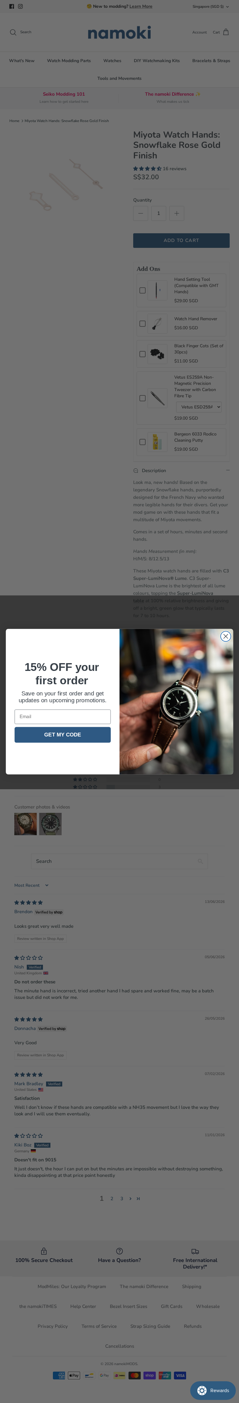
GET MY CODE (62, 735)
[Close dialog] (226, 636)
